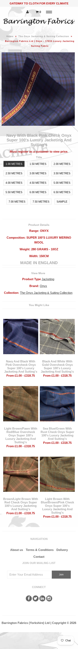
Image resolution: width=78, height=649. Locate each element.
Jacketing (48, 279)
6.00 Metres (38, 192)
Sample (62, 201)
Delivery (62, 550)
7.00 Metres (17, 201)
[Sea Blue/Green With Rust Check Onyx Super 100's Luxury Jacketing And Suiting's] (57, 424)
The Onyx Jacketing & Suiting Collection (43, 36)
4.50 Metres (38, 182)
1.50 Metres (38, 163)
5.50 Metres (14, 192)
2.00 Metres (62, 163)
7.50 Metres (41, 201)
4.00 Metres (14, 182)
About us (16, 550)
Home (9, 36)
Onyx (43, 286)
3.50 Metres (62, 173)
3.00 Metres (38, 173)
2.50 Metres (14, 173)
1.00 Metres (14, 163)
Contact (38, 556)
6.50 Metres (62, 192)
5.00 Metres (62, 182)
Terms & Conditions (40, 550)
